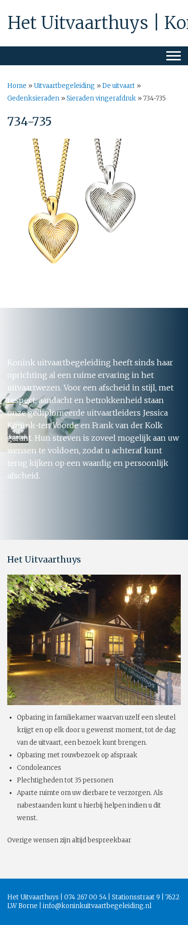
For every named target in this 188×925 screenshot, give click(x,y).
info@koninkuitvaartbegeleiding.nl (97, 906)
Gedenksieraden (33, 98)
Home (17, 86)
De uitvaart (118, 86)
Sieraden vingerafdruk (101, 98)
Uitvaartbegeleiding (64, 86)
